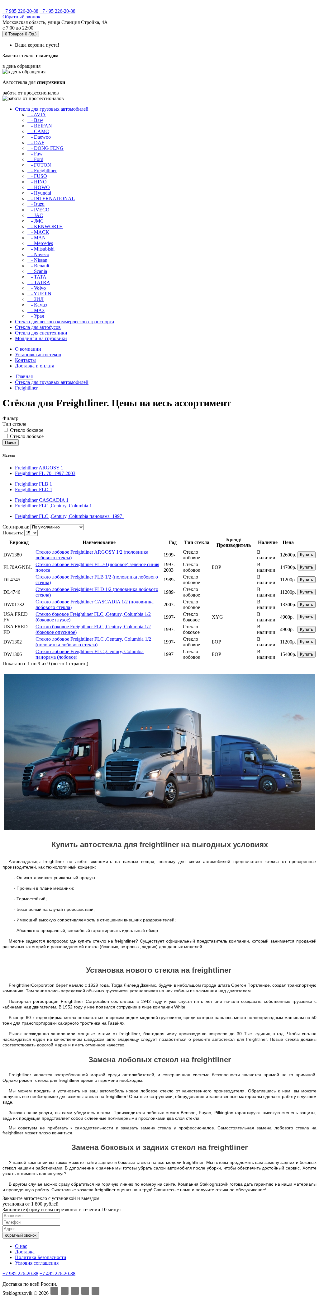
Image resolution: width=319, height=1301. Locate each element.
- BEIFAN (39, 125)
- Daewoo (39, 137)
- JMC (35, 221)
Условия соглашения (37, 1263)
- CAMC (38, 131)
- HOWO (38, 187)
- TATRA (38, 282)
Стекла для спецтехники (41, 332)
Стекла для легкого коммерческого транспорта (64, 321)
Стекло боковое (26, 430)
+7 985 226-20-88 (20, 11)
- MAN (36, 237)
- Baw (35, 120)
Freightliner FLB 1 (33, 484)
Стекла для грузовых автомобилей (51, 109)
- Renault (38, 265)
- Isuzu (36, 204)
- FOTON (39, 165)
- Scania (37, 271)
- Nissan (37, 260)
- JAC (35, 215)
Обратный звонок (21, 16)
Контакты (25, 360)
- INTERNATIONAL (51, 198)
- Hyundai (39, 193)
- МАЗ (36, 310)
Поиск (10, 442)
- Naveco (38, 254)
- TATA (36, 276)
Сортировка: (15, 526)
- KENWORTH (45, 226)
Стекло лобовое (26, 436)
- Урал (35, 316)
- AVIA (36, 114)
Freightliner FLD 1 (33, 489)
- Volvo (36, 288)
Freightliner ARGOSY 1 (39, 467)
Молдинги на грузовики (41, 338)
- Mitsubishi (41, 248)
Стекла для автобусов (38, 327)
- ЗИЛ (35, 299)
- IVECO (38, 209)
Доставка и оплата (34, 365)
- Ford (35, 159)
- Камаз (37, 304)
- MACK (38, 232)
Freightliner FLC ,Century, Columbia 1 (53, 505)
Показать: (12, 532)
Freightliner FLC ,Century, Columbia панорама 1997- (69, 516)
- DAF (35, 142)
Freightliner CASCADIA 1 (42, 500)
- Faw (35, 153)
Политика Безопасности (40, 1257)
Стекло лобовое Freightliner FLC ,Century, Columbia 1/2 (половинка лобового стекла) (93, 641)
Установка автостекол (38, 354)
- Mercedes (40, 243)
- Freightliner (42, 170)
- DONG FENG (45, 148)
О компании (28, 349)
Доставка (25, 1251)
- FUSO (37, 176)
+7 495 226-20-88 (57, 11)
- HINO (37, 181)
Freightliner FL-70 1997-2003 (45, 473)
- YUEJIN (39, 293)
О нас (21, 1246)
